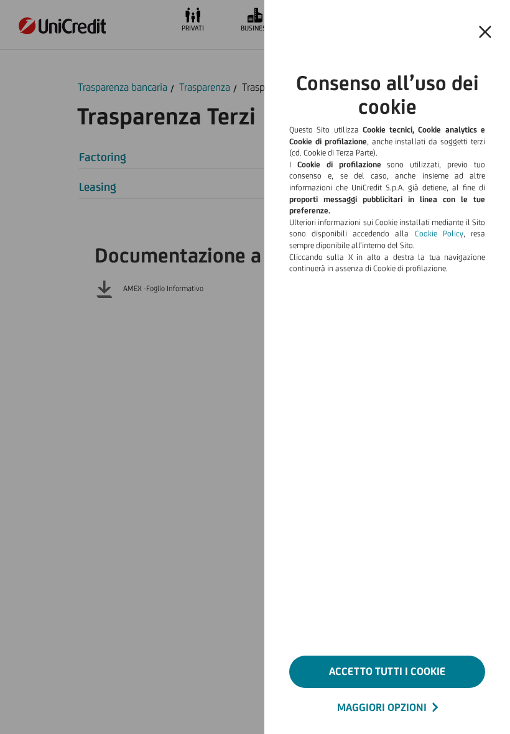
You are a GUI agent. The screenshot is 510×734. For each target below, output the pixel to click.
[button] (485, 32)
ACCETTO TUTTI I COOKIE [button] (387, 671)
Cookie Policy (439, 233)
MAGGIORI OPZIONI (382, 707)
